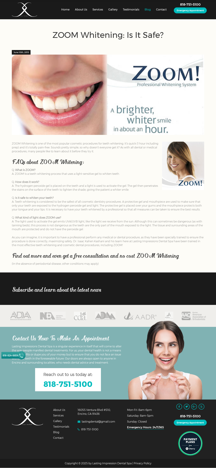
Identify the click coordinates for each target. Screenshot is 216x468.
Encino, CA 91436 (89, 413)
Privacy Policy (142, 463)
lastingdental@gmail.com (98, 421)
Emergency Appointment (190, 10)
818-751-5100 (190, 4)
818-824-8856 (10, 355)
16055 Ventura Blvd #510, (94, 410)
